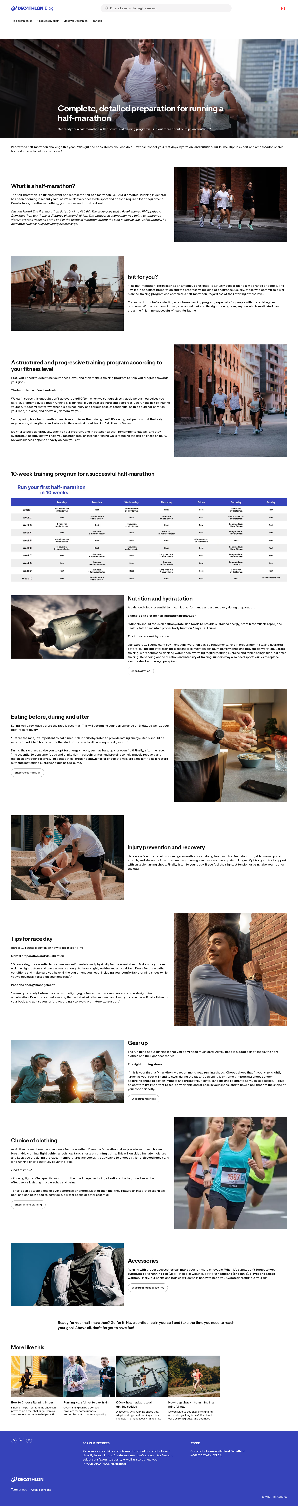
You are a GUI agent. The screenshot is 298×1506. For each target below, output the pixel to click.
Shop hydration (140, 670)
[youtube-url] (21, 1440)
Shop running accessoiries (147, 1287)
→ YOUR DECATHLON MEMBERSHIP (105, 1463)
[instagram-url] (29, 1440)
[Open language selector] (283, 8)
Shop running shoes (143, 1098)
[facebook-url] (14, 1440)
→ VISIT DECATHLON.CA (206, 1455)
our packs (158, 1278)
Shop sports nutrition (28, 772)
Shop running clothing (28, 1204)
